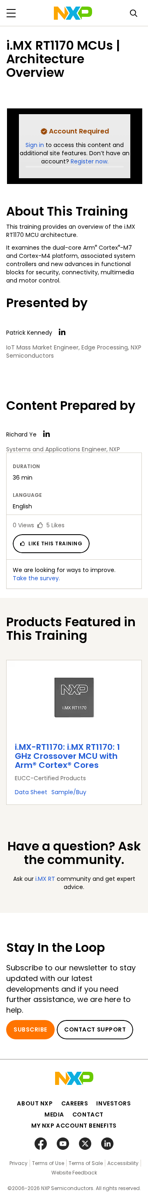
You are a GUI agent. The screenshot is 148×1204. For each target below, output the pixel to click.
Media (54, 1114)
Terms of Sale (86, 1163)
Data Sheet (31, 792)
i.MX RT (45, 879)
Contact (88, 1114)
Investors (113, 1103)
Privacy (18, 1163)
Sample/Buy (68, 792)
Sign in (35, 145)
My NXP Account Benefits (74, 1125)
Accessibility (123, 1163)
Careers (74, 1103)
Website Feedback (74, 1172)
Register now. (90, 161)
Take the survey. (36, 578)
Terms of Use (48, 1163)
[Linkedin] (62, 332)
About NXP (35, 1103)
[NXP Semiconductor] (73, 13)
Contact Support (95, 1029)
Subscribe (30, 1029)
